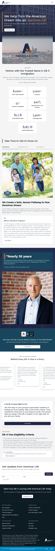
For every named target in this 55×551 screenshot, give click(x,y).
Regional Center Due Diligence (10, 514)
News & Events (6, 523)
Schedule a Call (9, 30)
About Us (31, 523)
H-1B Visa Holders (7, 512)
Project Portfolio (6, 528)
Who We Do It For (23, 147)
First (3, 476)
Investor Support (33, 510)
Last (24, 476)
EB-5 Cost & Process (7, 510)
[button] (27, 50)
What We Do (5, 147)
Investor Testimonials (34, 507)
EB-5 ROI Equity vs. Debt (35, 512)
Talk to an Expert (9, 455)
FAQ (3, 517)
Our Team (31, 525)
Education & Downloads (8, 525)
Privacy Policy (51, 549)
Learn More (8, 240)
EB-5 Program (6, 507)
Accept (46, 548)
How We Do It (40, 147)
